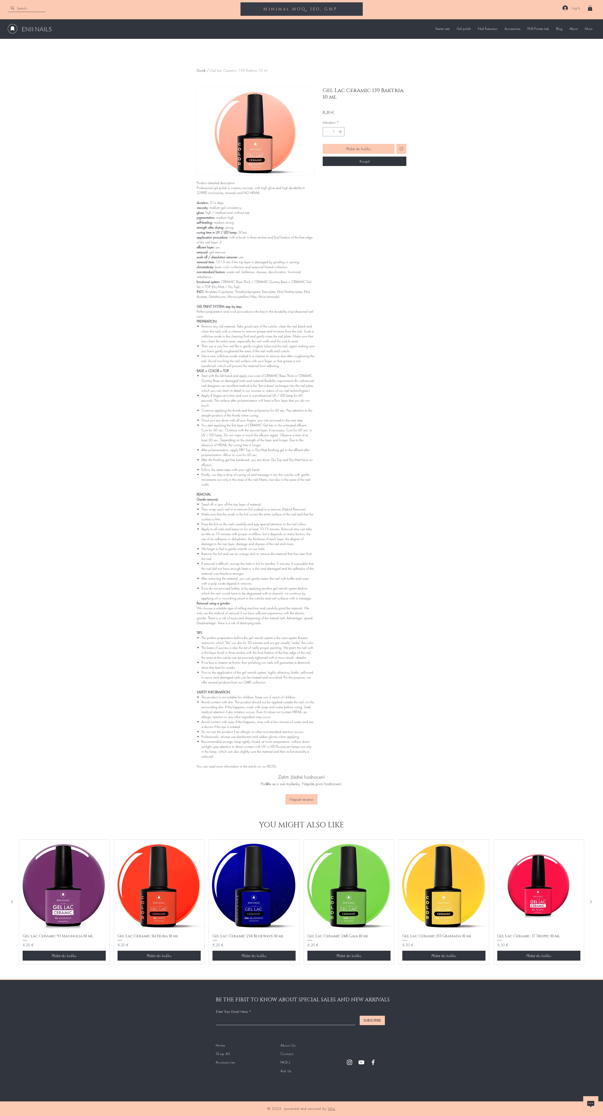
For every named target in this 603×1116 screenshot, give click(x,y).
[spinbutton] (334, 131)
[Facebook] (373, 1062)
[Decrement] (326, 131)
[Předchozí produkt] (12, 902)
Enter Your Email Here (232, 1012)
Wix (331, 1108)
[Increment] (341, 131)
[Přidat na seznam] (401, 149)
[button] (590, 8)
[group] (301, 902)
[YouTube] (361, 1062)
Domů (201, 70)
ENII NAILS (37, 29)
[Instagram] (349, 1062)
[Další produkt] (591, 902)
